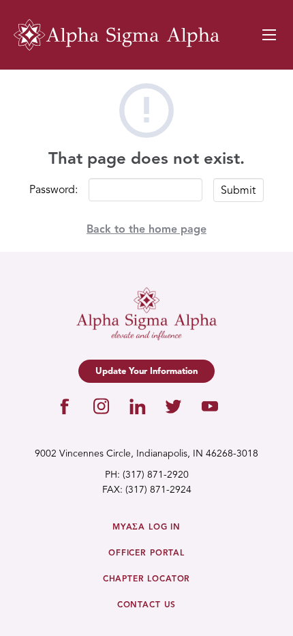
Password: (53, 190)
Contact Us (146, 605)
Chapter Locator (147, 579)
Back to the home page (146, 230)
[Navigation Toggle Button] (269, 35)
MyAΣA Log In (146, 527)
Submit (238, 191)
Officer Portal (146, 553)
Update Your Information (146, 371)
